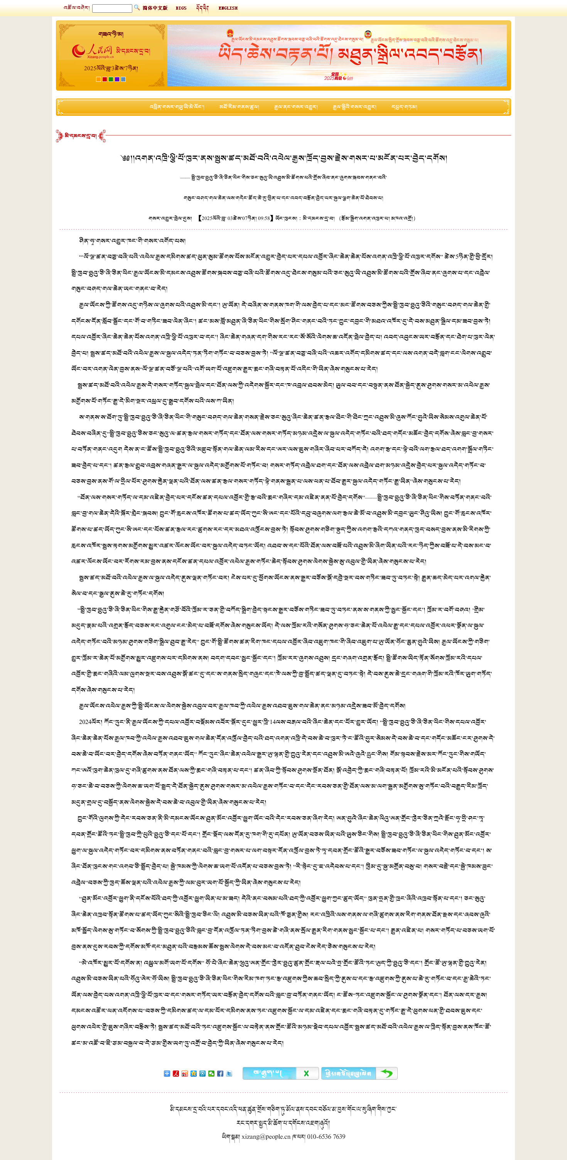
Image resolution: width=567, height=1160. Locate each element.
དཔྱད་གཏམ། (404, 107)
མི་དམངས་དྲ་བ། (81, 136)
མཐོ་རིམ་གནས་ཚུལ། (239, 107)
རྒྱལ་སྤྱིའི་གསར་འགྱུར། (354, 107)
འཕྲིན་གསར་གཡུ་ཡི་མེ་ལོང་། (177, 107)
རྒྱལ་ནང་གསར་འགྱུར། (296, 107)
